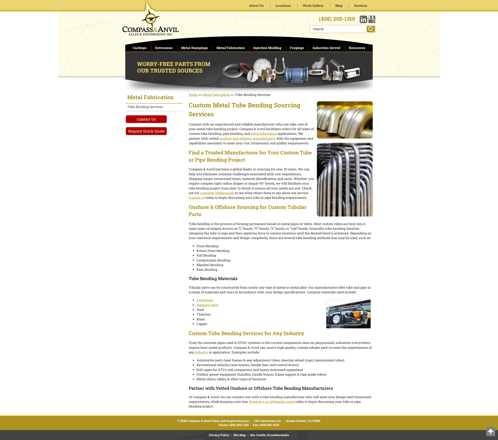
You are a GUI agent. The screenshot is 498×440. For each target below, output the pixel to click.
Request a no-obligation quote (272, 401)
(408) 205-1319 (337, 18)
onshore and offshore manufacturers (247, 138)
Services (360, 5)
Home (193, 94)
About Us (256, 5)
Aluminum (204, 300)
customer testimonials (217, 193)
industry (201, 352)
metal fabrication (264, 133)
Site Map (239, 435)
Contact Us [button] (146, 119)
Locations (283, 5)
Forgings (297, 48)
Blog (338, 5)
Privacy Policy (219, 435)
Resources (357, 48)
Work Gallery (313, 5)
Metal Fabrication (231, 48)
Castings (139, 48)
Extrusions (164, 48)
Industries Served (326, 48)
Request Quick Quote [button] (146, 131)
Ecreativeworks (278, 435)
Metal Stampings (194, 48)
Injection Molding (267, 48)
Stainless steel (207, 305)
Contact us (197, 197)
